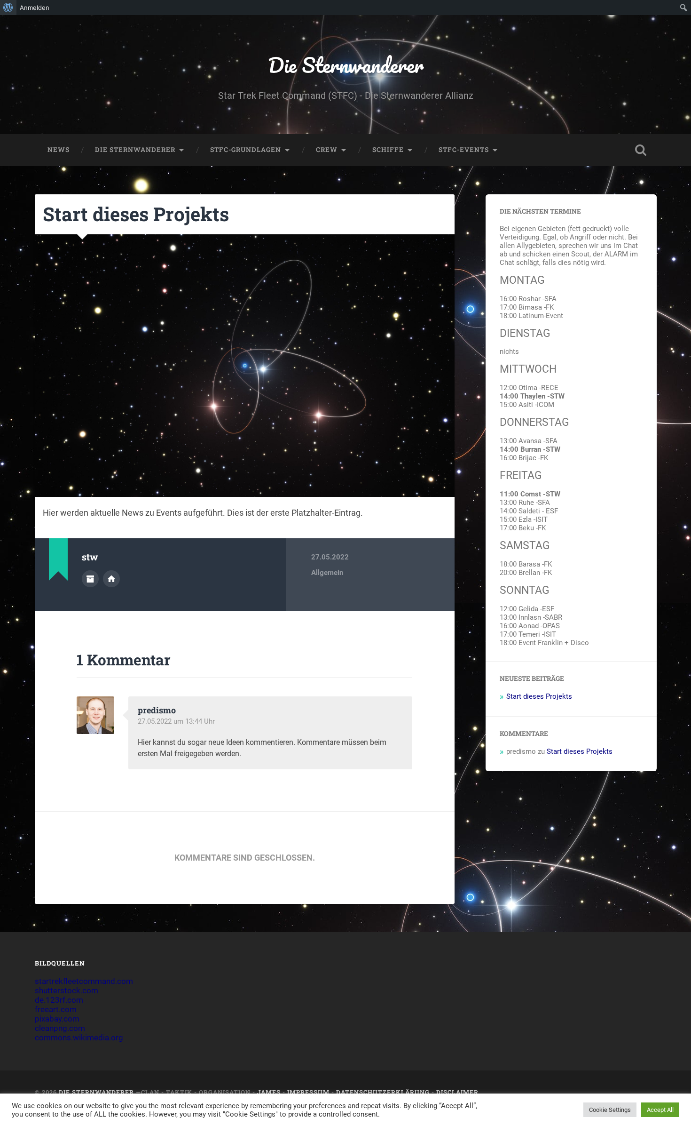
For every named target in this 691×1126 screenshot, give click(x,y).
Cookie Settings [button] (610, 1109)
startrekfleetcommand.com (84, 981)
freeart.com (56, 1009)
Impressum (308, 1092)
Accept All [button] (660, 1109)
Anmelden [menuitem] (34, 7)
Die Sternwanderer (346, 64)
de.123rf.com (59, 1000)
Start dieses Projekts (136, 213)
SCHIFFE (388, 149)
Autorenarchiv (90, 578)
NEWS (58, 149)
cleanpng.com (60, 1028)
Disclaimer (457, 1092)
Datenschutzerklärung (383, 1092)
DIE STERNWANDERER (135, 149)
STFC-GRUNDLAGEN (245, 149)
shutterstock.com (66, 990)
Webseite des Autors (111, 578)
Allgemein (327, 572)
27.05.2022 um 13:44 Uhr (176, 721)
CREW (327, 149)
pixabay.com (57, 1018)
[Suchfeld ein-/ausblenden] (641, 150)
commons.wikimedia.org (79, 1037)
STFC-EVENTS (464, 149)
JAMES (269, 1092)
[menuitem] (8, 7)
